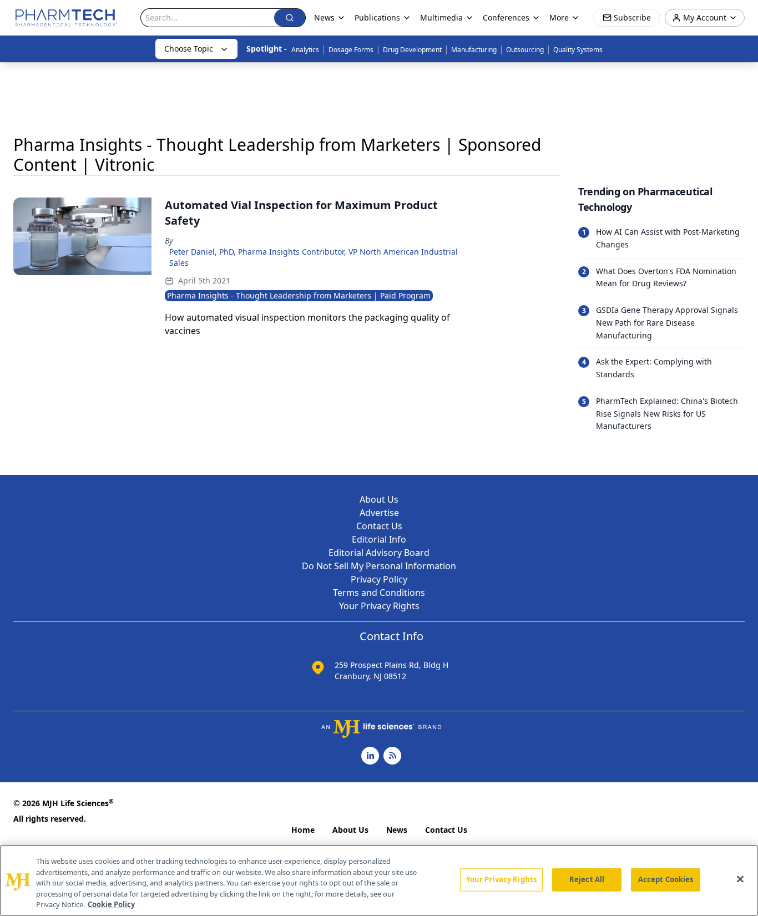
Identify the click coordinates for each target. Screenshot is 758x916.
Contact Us (379, 526)
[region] (379, 880)
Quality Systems (578, 49)
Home (303, 829)
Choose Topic (188, 48)
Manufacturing (474, 49)
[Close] (740, 879)
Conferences (506, 17)
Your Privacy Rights (379, 606)
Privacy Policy (379, 579)
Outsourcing (525, 49)
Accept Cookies (666, 879)
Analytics (305, 49)
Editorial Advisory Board (379, 552)
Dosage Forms (351, 49)
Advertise (379, 513)
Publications (377, 17)
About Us (379, 499)
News (396, 829)
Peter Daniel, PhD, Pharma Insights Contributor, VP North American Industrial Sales (313, 257)
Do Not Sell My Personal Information (379, 566)
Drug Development (412, 49)
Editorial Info (379, 539)
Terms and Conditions (379, 592)
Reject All (586, 879)
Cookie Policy (111, 904)
